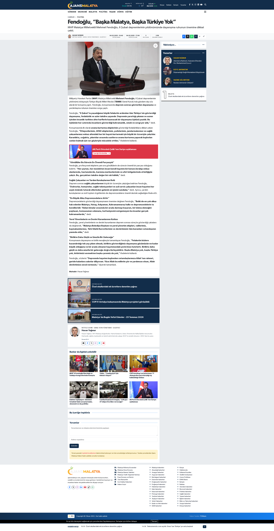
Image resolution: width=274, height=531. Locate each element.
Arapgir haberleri (158, 472)
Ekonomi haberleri (186, 489)
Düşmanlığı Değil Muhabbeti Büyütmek (188, 72)
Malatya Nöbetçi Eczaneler (127, 467)
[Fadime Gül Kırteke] (167, 81)
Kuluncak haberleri (158, 491)
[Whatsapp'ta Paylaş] (192, 36)
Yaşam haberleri (185, 496)
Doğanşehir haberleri (159, 482)
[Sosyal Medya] (83, 343)
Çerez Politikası (185, 477)
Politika (103, 12)
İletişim (182, 482)
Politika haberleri (185, 491)
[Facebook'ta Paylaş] (183, 36)
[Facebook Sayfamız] (189, 5)
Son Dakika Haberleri (125, 482)
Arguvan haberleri (158, 475)
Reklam (182, 484)
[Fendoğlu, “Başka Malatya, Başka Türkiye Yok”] (113, 69)
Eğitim (128, 12)
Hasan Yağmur (89, 330)
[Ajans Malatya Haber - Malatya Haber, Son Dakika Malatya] (83, 4)
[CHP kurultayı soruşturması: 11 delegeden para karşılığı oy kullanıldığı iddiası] (144, 363)
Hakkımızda (184, 470)
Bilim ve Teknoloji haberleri (189, 501)
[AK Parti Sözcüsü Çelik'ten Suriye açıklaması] (144, 390)
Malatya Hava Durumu (125, 470)
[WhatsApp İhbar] (92, 487)
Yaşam (112, 12)
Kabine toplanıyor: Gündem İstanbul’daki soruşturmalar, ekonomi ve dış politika (81, 402)
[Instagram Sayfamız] (195, 5)
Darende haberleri (158, 479)
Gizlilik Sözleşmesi (186, 475)
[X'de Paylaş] (187, 36)
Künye (182, 467)
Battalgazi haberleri (159, 477)
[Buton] (196, 36)
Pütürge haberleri (158, 494)
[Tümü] (203, 45)
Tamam (154, 521)
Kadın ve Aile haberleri (159, 503)
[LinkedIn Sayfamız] (198, 5)
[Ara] (205, 4)
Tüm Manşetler (123, 479)
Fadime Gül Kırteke (181, 80)
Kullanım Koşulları (185, 472)
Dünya (120, 12)
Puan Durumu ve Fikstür (126, 477)
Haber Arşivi (122, 484)
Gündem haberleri (186, 487)
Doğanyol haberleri (158, 484)
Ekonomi (82, 12)
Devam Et (84, 339)
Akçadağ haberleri (158, 470)
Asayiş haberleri (185, 503)
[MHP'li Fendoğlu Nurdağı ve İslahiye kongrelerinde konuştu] (84, 363)
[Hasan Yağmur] (75, 332)
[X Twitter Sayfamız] (192, 5)
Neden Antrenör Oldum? (183, 83)
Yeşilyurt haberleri (158, 498)
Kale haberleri (156, 489)
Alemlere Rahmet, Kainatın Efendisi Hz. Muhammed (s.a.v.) (187, 62)
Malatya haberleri (158, 467)
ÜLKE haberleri (157, 506)
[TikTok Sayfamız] (89, 487)
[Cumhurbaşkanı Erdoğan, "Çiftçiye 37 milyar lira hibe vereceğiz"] (114, 390)
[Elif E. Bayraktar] (167, 71)
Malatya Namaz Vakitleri (126, 472)
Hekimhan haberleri (158, 487)
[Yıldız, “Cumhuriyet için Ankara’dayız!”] (114, 363)
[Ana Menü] (205, 12)
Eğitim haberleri (185, 498)
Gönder (74, 446)
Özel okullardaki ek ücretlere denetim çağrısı (186, 96)
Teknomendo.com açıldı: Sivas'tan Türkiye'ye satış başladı (170, 526)
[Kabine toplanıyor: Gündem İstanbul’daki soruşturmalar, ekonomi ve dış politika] (84, 390)
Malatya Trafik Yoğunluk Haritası (129, 475)
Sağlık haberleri (185, 494)
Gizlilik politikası (144, 521)
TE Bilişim (203, 516)
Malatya (93, 12)
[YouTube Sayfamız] (201, 5)
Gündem (72, 12)
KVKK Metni (184, 479)
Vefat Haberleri (157, 501)
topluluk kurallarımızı (89, 453)
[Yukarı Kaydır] (204, 526)
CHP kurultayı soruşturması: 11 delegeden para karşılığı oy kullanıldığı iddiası (142, 375)
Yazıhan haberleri (158, 496)
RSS (72, 516)
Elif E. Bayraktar (180, 69)
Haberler (71, 17)
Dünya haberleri (185, 506)
